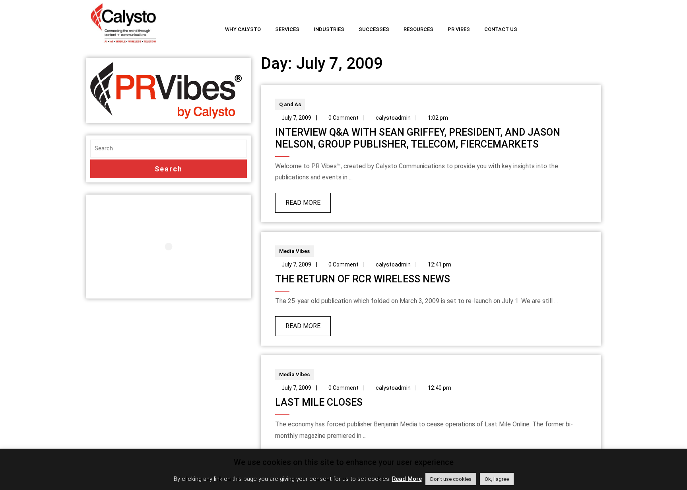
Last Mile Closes (319, 402)
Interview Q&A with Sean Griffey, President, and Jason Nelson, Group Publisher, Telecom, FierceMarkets (417, 138)
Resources (418, 29)
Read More (297, 199)
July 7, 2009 (296, 118)
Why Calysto (243, 29)
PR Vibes (459, 29)
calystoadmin (393, 118)
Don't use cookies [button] (451, 479)
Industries (329, 29)
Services (287, 29)
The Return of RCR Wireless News (362, 279)
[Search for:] (168, 149)
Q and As (290, 104)
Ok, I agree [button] (497, 479)
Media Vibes (294, 251)
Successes (374, 29)
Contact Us (500, 29)
